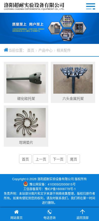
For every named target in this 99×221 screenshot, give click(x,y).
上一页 (41, 159)
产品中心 (45, 50)
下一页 (58, 159)
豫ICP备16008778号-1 (60, 189)
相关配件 (64, 50)
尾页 (73, 159)
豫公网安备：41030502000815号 (52, 184)
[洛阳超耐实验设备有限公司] (34, 6)
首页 (30, 50)
